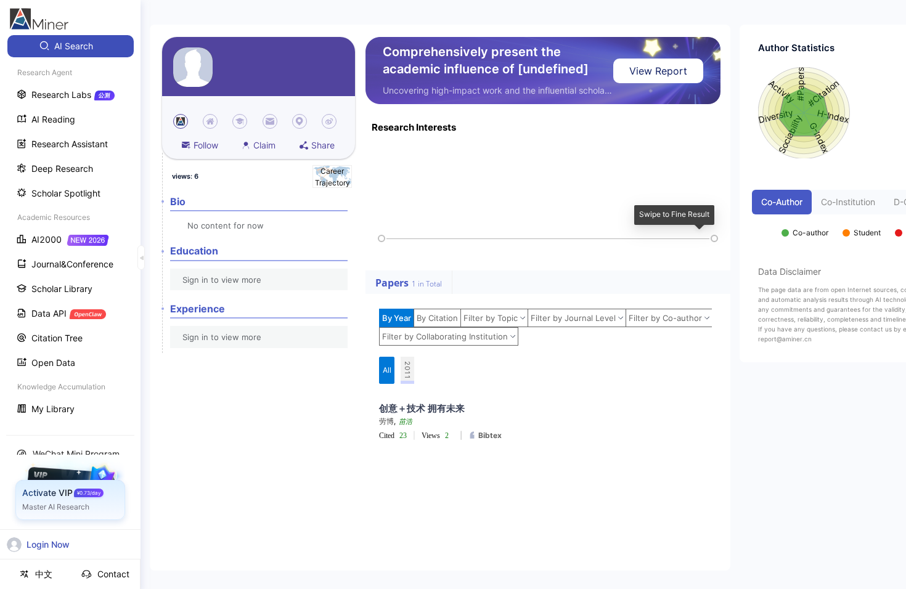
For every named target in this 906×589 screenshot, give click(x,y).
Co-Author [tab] (781, 202)
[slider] (381, 238)
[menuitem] (70, 46)
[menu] (70, 229)
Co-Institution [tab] (848, 202)
